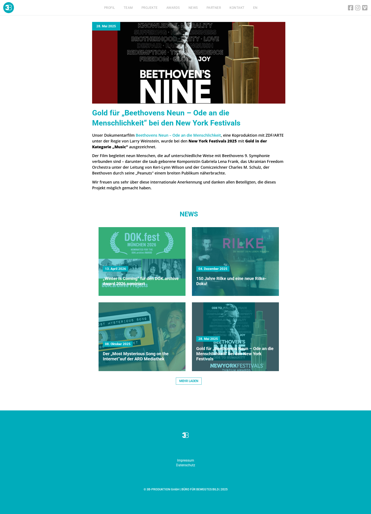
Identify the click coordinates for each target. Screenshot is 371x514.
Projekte (149, 8)
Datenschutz (185, 465)
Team (128, 8)
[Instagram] (358, 8)
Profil (109, 8)
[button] (189, 381)
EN (255, 8)
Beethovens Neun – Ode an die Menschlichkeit (178, 135)
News (193, 8)
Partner (214, 8)
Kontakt (237, 8)
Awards (173, 8)
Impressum (185, 460)
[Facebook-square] (351, 8)
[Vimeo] (365, 8)
